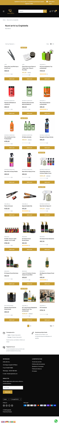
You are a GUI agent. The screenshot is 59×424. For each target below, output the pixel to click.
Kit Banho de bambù (26, 137)
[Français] (5, 421)
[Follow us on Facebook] (4, 406)
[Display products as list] (53, 44)
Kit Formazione (43, 307)
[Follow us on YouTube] (9, 406)
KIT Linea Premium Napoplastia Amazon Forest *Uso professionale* (29, 309)
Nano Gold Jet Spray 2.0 (45, 206)
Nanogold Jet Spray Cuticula (46, 137)
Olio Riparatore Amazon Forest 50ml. (47, 273)
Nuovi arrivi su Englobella (12, 20)
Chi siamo (34, 371)
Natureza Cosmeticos (9, 100)
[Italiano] (9, 421)
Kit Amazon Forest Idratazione (47, 238)
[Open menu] (3, 11)
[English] (2, 421)
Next (51, 325)
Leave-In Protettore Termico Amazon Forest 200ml (29, 273)
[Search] (45, 11)
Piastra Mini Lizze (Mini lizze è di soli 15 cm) (11, 67)
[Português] (12, 421)
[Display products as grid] (51, 44)
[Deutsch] (7, 421)
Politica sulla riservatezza (38, 364)
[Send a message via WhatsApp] (56, 421)
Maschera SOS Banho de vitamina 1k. (10, 103)
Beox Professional (8, 305)
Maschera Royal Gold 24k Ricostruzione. (10, 308)
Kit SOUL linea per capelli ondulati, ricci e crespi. (10, 239)
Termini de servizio (37, 361)
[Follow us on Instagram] (7, 406)
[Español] (14, 421)
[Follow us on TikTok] (12, 406)
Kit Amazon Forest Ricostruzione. (26, 239)
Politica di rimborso (37, 368)
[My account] (50, 11)
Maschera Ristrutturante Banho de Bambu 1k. (28, 103)
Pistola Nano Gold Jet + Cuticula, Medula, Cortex (45, 172)
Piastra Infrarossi (8, 206)
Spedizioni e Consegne (38, 366)
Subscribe (7, 392)
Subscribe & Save (51, 2)
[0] (55, 11)
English (5, 399)
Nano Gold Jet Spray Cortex (28, 171)
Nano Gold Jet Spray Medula (11, 171)
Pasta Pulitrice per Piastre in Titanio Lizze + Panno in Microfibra (29, 68)
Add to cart (11, 78)
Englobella (42, 64)
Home (4, 20)
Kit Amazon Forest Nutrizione (11, 273)
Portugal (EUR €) (14, 399)
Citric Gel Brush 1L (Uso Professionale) (9, 137)
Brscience (6, 236)
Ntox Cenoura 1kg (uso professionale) (45, 103)
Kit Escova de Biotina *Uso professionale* (46, 67)
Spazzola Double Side (27, 206)
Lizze (5, 64)
